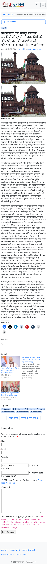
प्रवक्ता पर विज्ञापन (7, 554)
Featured (7, 409)
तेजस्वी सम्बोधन (31, 409)
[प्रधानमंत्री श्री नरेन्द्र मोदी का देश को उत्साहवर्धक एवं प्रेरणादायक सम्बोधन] (10, 361)
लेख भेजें (18, 554)
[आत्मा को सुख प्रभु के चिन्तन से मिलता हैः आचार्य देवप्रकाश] (10, 386)
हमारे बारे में (4, 550)
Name (4, 441)
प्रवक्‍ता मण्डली (15, 550)
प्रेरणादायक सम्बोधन (9, 412)
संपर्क (25, 554)
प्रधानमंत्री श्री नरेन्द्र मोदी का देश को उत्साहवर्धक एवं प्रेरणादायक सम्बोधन (10, 370)
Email (3, 449)
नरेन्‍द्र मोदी (42, 409)
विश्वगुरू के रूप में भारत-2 (29, 418)
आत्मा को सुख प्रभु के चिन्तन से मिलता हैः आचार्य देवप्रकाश (10, 394)
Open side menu (10, 21)
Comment (5, 487)
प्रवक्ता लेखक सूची (28, 550)
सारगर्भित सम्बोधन (36, 412)
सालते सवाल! (13, 418)
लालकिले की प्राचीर (23, 412)
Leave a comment (34, 49)
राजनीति (10, 14)
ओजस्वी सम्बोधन (18, 409)
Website (4, 457)
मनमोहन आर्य (20, 49)
